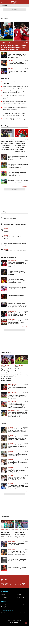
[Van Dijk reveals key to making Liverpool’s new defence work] (4, 296)
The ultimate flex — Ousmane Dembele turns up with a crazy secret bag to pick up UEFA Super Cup (18, 487)
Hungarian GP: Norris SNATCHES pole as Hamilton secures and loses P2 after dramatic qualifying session (17, 553)
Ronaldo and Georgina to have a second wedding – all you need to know (17, 446)
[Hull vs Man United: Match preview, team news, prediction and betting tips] (4, 387)
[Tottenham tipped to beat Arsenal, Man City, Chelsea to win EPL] (4, 288)
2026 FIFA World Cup (13, 410)
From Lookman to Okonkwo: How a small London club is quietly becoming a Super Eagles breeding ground (20, 146)
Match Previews (5, 365)
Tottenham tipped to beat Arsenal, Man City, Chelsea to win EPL (17, 288)
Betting (6, 217)
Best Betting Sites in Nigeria (10, 218)
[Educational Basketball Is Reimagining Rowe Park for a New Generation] (4, 560)
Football (10, 52)
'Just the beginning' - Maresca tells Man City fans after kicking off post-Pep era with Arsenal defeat (17, 314)
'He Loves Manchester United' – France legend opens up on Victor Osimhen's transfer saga (17, 281)
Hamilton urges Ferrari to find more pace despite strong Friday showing (17, 568)
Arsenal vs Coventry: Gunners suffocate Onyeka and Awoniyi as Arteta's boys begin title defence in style (13, 47)
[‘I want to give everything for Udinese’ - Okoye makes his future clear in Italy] (4, 181)
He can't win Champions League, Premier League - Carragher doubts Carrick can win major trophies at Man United (17, 305)
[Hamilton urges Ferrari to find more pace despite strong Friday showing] (4, 568)
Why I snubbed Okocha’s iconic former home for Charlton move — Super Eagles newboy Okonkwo (18, 166)
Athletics (19, 594)
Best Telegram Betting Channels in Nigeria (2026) (15, 224)
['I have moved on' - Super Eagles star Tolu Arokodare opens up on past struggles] (4, 157)
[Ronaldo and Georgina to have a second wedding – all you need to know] (4, 446)
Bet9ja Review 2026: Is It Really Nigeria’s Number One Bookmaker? (15, 230)
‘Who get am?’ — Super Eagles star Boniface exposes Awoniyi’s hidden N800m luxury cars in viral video (17, 438)
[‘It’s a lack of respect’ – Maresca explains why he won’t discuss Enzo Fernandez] (4, 272)
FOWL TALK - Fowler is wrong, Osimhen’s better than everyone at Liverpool (17, 64)
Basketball (4, 597)
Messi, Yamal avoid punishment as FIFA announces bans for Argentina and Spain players (17, 56)
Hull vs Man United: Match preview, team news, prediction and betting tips (17, 387)
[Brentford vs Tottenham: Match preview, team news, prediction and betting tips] (21, 359)
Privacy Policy (5, 607)
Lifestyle (10, 427)
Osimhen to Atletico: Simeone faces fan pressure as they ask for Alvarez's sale (17, 71)
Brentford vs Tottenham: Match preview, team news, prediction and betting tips (21, 372)
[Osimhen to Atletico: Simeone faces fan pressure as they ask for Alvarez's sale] (4, 71)
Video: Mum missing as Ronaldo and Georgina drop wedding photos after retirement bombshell (17, 454)
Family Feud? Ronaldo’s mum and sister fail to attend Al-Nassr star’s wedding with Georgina (17, 470)
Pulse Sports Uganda (22, 613)
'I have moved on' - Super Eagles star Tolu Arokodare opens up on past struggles (17, 158)
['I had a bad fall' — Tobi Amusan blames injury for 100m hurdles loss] (21, 524)
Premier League (5, 42)
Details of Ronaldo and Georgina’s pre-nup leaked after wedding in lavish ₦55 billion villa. (17, 478)
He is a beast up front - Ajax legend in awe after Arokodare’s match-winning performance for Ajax (7, 145)
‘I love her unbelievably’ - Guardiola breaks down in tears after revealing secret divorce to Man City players (17, 430)
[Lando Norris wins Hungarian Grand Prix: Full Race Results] (4, 544)
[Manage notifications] (26, 623)
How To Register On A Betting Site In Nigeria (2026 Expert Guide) (15, 244)
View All (24, 186)
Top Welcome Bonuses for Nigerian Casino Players (15, 250)
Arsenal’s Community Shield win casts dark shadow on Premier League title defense (16, 322)
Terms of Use (20, 604)
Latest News (4, 5)
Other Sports (4, 529)
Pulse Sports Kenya (6, 613)
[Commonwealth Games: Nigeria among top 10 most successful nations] (7, 524)
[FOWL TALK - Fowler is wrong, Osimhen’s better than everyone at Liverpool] (4, 63)
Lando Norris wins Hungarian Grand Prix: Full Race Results (17, 544)
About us (3, 604)
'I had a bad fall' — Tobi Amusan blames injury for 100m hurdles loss (21, 535)
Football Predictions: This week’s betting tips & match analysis (15, 237)
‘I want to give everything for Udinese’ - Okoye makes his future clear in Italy (18, 181)
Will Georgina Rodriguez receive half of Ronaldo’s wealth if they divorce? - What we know (18, 462)
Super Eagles (4, 139)
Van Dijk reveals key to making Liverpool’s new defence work (16, 296)
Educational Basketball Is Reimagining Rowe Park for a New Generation (18, 560)
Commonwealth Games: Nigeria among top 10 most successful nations (6, 535)
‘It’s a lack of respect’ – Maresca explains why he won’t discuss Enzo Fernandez (17, 273)
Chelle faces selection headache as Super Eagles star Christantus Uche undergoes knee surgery (17, 174)
